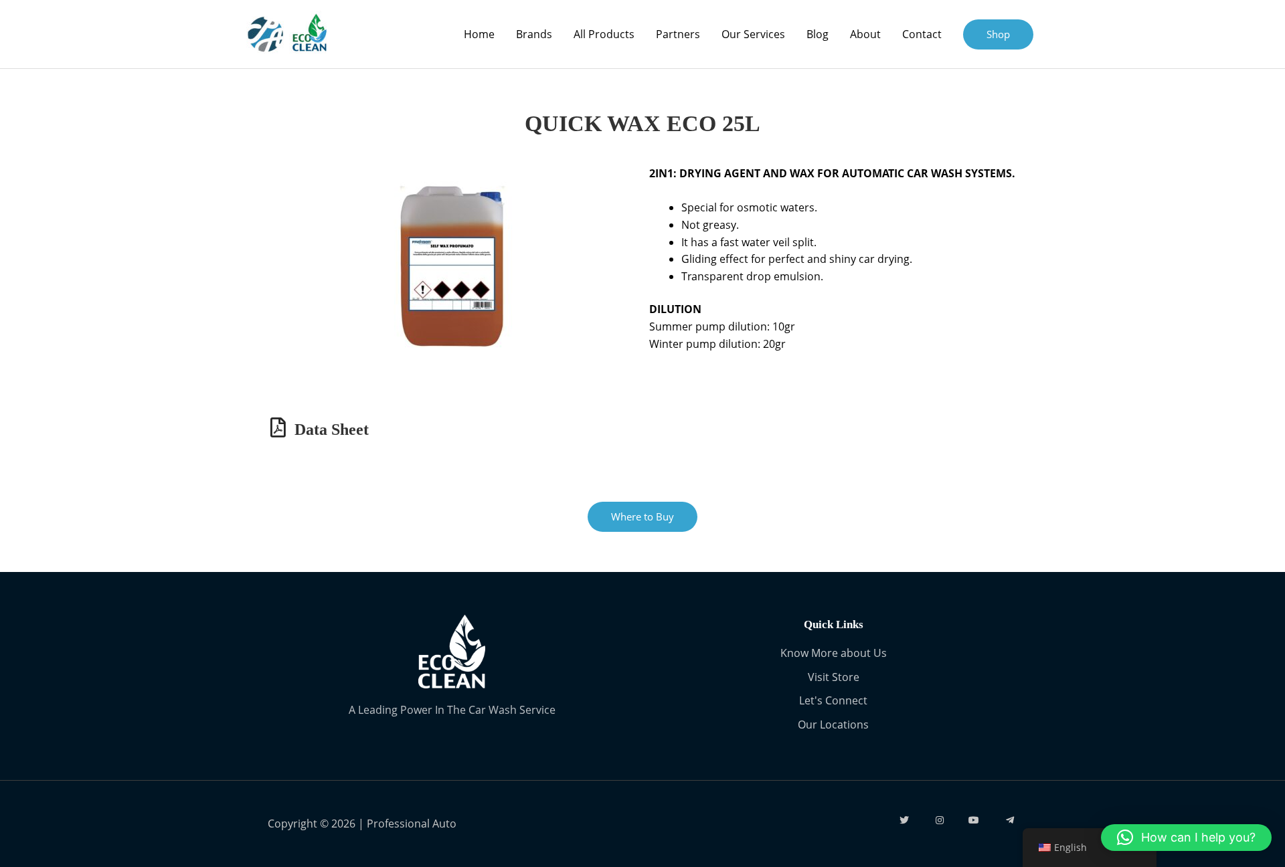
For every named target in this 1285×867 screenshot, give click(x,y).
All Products (604, 34)
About (865, 34)
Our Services (753, 34)
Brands (534, 34)
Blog (817, 34)
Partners (678, 34)
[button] (1186, 837)
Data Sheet (331, 429)
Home (479, 34)
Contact (922, 34)
